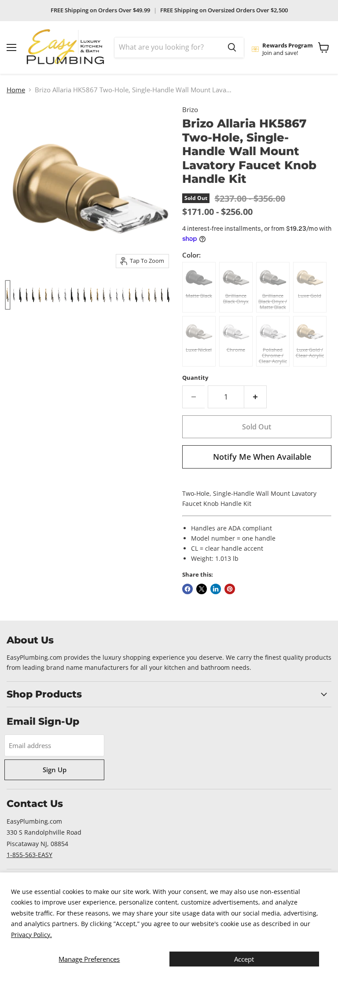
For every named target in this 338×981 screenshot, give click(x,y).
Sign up (54, 769)
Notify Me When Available (262, 456)
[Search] (232, 47)
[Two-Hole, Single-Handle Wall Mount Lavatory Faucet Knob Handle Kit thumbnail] (136, 295)
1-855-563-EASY (29, 854)
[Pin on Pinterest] (229, 589)
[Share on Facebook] (187, 589)
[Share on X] (201, 589)
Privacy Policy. (31, 934)
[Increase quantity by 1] (255, 396)
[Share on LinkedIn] (215, 589)
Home (16, 90)
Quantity (195, 377)
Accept (244, 959)
